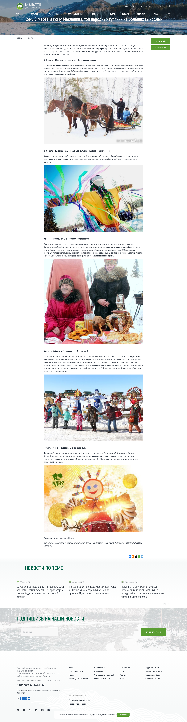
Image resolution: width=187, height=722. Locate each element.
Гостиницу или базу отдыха (79, 700)
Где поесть (98, 671)
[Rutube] (49, 710)
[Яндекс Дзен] (42, 710)
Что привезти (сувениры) (104, 675)
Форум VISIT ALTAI (152, 667)
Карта (122, 671)
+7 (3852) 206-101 (23, 685)
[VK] (18, 710)
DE (150, 6)
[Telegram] (142, 556)
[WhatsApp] (139, 556)
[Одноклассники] (133, 556)
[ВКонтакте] (130, 556)
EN (146, 6)
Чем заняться (125, 667)
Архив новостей (160, 48)
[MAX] (30, 710)
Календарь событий (102, 678)
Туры (71, 667)
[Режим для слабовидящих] (159, 6)
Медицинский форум (153, 675)
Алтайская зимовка (152, 678)
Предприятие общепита (78, 704)
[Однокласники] (24, 710)
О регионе (123, 675)
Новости (72, 675)
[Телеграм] (36, 710)
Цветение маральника (153, 671)
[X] (136, 556)
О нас (122, 678)
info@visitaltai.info (37, 685)
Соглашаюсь (123, 715)
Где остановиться (76, 671)
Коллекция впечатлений (78, 678)
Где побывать (99, 667)
